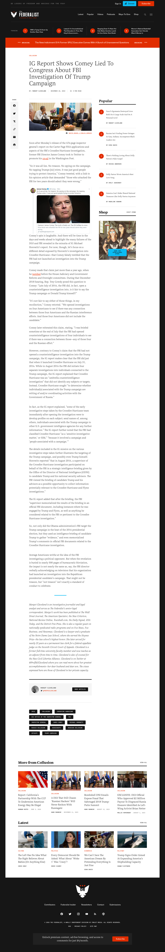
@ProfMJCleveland (50, 691)
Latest (23, 822)
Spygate (34, 733)
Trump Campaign (51, 733)
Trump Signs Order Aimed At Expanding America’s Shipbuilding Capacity (131, 858)
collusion (46, 711)
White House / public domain (80, 133)
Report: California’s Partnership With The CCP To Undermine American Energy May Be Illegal (32, 800)
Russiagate (56, 728)
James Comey (57, 722)
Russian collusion (75, 728)
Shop (103, 212)
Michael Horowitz (76, 722)
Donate (131, 3)
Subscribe (146, 3)
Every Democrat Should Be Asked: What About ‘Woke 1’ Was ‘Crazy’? (65, 858)
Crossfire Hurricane (65, 711)
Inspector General (39, 722)
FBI (69, 717)
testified (36, 274)
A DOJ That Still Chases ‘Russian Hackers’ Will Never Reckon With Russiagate (63, 803)
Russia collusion (38, 728)
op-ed (45, 158)
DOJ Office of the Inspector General (46, 717)
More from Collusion (36, 762)
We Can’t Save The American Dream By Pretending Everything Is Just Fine (97, 860)
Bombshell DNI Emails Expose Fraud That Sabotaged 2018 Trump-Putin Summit (96, 800)
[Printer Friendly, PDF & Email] (14, 145)
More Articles (80, 689)
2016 (33, 711)
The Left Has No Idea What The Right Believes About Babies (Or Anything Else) (32, 858)
